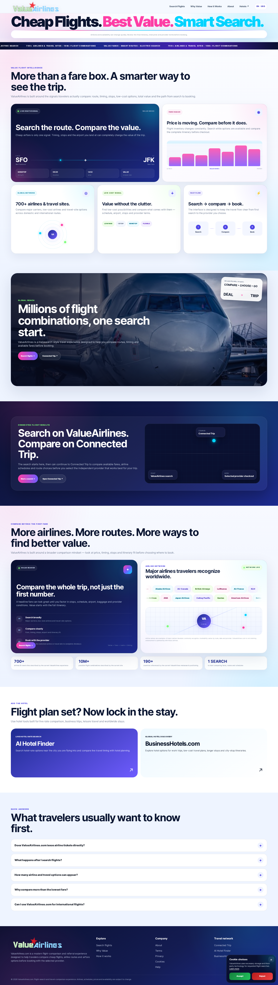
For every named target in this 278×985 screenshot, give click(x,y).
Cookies (160, 961)
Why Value (196, 6)
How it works (103, 956)
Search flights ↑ (28, 356)
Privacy (159, 956)
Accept (240, 976)
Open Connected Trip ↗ (53, 479)
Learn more (234, 969)
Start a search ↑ (28, 479)
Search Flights (177, 6)
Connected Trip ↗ (50, 356)
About (230, 6)
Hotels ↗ (244, 6)
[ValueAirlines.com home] (36, 6)
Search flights (104, 945)
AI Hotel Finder (222, 950)
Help (158, 966)
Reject (262, 976)
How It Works (215, 6)
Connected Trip (207, 433)
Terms (158, 950)
